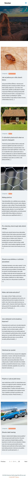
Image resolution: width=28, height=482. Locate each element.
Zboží (10, 133)
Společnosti (12, 73)
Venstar (7, 3)
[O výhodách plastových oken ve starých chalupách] (14, 118)
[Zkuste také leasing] (14, 413)
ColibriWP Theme (14, 477)
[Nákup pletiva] (14, 178)
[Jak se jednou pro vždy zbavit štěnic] (14, 58)
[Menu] (26, 3)
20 (19, 461)
